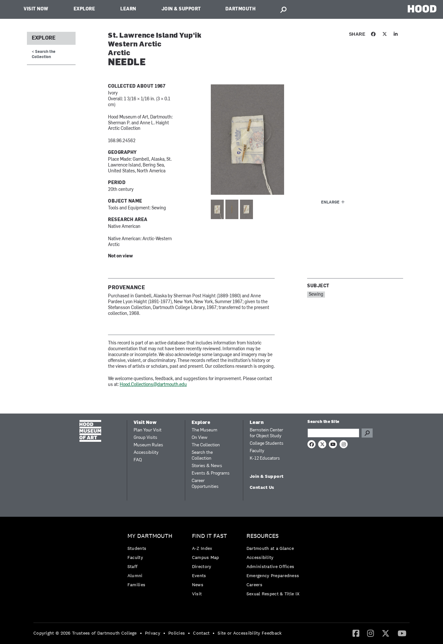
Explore (84, 9)
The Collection (206, 445)
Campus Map (205, 557)
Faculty (257, 451)
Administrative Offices (270, 566)
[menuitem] (151, 562)
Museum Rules (148, 445)
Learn (128, 9)
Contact (201, 633)
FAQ (138, 460)
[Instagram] (370, 633)
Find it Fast (209, 536)
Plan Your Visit (148, 430)
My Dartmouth (150, 536)
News (197, 585)
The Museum (204, 430)
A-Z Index (202, 548)
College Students (266, 443)
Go (367, 433)
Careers (254, 585)
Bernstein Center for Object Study (266, 433)
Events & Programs (211, 473)
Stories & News (207, 466)
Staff (132, 566)
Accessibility (146, 452)
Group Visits (145, 437)
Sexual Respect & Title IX (273, 594)
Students (136, 548)
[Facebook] (356, 633)
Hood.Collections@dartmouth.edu (153, 384)
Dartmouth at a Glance (270, 548)
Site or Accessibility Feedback (249, 633)
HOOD (422, 9)
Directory (201, 566)
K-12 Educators (265, 458)
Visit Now (36, 9)
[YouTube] (402, 633)
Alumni (135, 575)
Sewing (316, 294)
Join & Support (181, 9)
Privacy (152, 633)
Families (136, 585)
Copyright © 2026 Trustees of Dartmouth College (85, 633)
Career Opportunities (205, 483)
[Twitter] (385, 633)
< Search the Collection (43, 54)
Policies (176, 633)
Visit (197, 594)
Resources (262, 536)
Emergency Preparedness (272, 575)
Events (199, 575)
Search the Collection (202, 455)
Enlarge (330, 202)
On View (200, 437)
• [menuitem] (141, 633)
